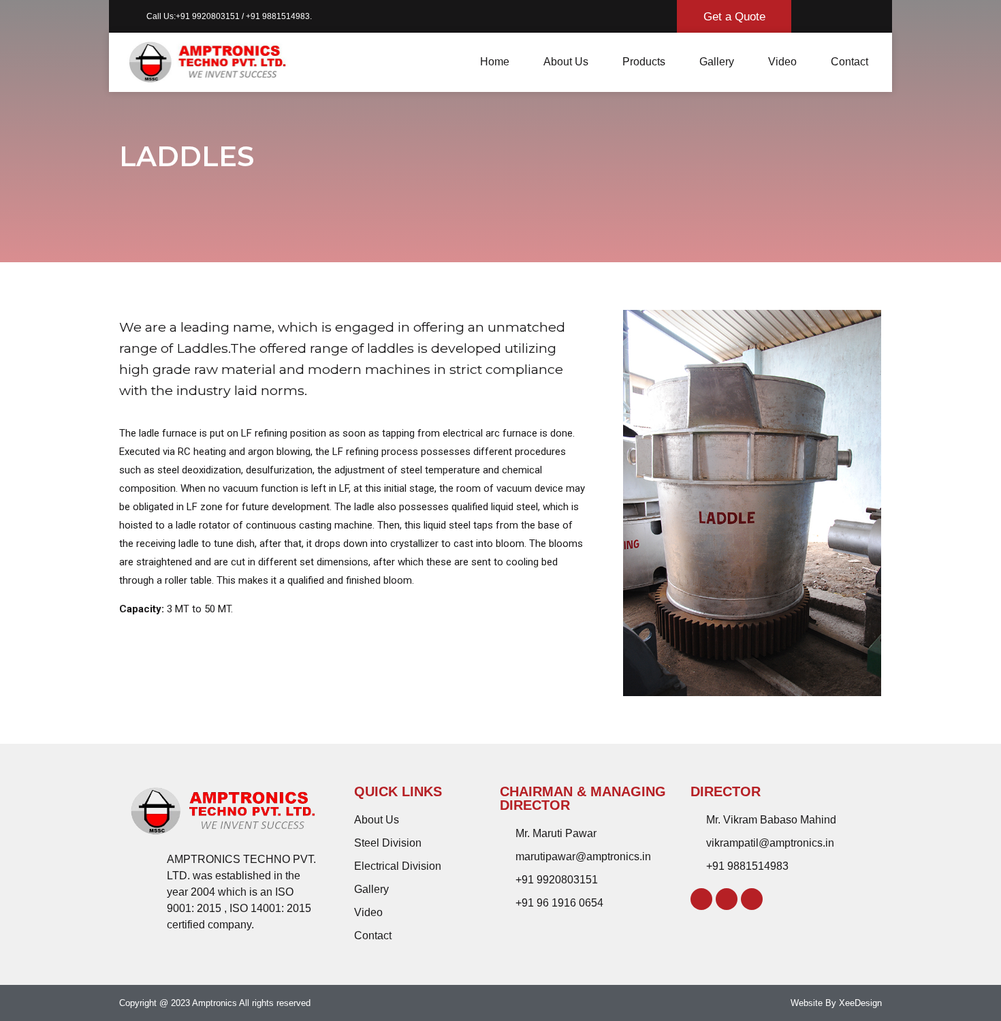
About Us (565, 61)
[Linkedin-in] (726, 899)
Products (643, 61)
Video (782, 61)
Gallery (716, 61)
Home (494, 61)
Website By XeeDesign (836, 1003)
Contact (849, 61)
